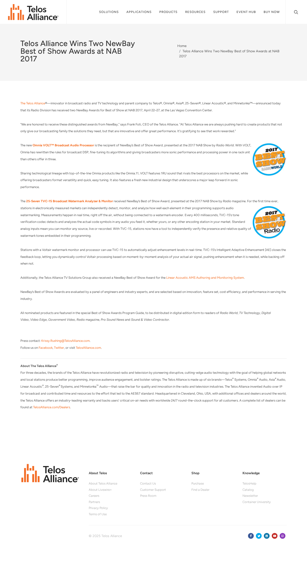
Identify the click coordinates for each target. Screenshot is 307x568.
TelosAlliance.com (88, 347)
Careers (94, 495)
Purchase (197, 483)
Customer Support (153, 489)
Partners (94, 502)
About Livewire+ (100, 489)
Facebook (46, 347)
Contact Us (148, 483)
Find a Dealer (200, 489)
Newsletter (250, 495)
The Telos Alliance (32, 103)
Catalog (248, 489)
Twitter (59, 347)
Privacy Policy (98, 508)
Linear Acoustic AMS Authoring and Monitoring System (205, 277)
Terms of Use (98, 514)
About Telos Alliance (103, 483)
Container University (256, 502)
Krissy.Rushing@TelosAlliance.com (65, 341)
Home (182, 46)
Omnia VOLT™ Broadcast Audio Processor (63, 145)
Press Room (148, 495)
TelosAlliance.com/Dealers (51, 407)
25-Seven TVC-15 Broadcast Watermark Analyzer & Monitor (69, 201)
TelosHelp (249, 483)
